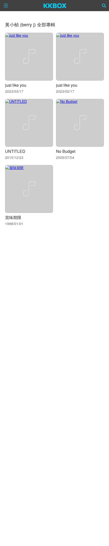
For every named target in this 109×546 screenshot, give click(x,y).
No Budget (65, 151)
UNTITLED (15, 151)
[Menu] (6, 6)
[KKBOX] (55, 5)
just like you (15, 85)
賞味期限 (13, 217)
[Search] (104, 6)
